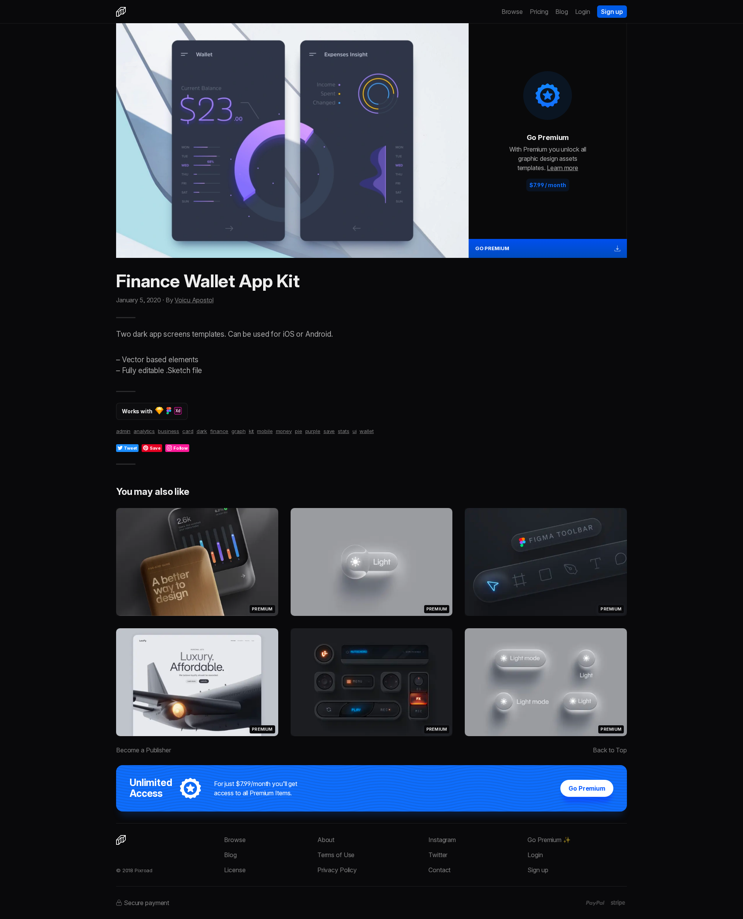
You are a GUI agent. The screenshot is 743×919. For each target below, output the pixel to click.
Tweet (130, 448)
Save (155, 448)
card (187, 431)
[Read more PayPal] (595, 903)
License (234, 870)
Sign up (612, 11)
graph (238, 431)
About (325, 840)
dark (202, 431)
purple (312, 431)
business (168, 431)
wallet (366, 431)
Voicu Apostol (194, 300)
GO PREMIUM (492, 248)
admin (123, 431)
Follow (180, 448)
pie (298, 431)
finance (219, 431)
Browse (512, 11)
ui (355, 431)
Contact (439, 870)
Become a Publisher (143, 750)
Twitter (437, 855)
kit (251, 431)
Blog (561, 11)
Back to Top (610, 750)
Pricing (539, 11)
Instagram (442, 840)
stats (343, 431)
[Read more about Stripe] (618, 902)
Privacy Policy (337, 870)
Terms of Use (335, 855)
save (329, 431)
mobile (264, 431)
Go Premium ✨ (548, 840)
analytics (144, 431)
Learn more (562, 168)
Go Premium (586, 788)
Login (582, 11)
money (284, 431)
